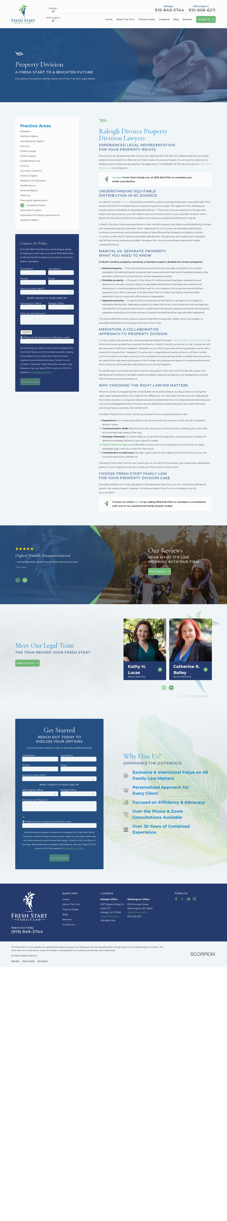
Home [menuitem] (108, 19)
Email (51, 278)
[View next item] (24, 580)
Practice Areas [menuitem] (146, 19)
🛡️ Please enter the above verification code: (45, 337)
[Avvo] (188, 898)
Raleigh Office (56, 303)
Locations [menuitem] (164, 19)
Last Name (54, 268)
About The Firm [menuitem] (125, 19)
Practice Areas (70, 909)
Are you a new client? (32, 288)
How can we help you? (33, 313)
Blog (65, 914)
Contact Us (68, 924)
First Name (26, 268)
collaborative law (196, 340)
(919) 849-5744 (27, 932)
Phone (24, 278)
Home (66, 899)
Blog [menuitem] (176, 19)
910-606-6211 (202, 10)
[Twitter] (182, 898)
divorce (125, 202)
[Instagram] (194, 898)
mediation (178, 340)
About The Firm (71, 904)
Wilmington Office (30, 303)
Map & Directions (110, 916)
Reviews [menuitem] (187, 19)
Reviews (67, 919)
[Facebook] (176, 898)
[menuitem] (47, 131)
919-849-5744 (169, 10)
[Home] (23, 14)
